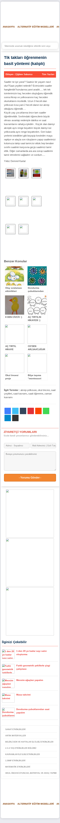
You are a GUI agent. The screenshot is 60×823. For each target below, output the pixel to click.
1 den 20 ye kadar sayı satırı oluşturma (31, 653)
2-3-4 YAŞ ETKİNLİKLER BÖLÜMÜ (20, 748)
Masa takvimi (23, 694)
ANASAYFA (9, 26)
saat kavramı (20, 393)
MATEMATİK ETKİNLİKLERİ (17, 767)
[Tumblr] (23, 411)
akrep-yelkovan (28, 390)
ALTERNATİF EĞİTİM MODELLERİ (35, 26)
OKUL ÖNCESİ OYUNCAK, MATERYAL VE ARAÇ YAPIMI (30, 773)
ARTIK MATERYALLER (15, 736)
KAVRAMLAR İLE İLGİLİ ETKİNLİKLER (22, 754)
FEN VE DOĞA (42, 34)
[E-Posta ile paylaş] (15, 418)
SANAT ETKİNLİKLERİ (15, 729)
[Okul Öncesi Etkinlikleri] (18, 11)
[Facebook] (7, 411)
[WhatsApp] (46, 411)
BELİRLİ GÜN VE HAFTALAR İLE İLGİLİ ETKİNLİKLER (29, 742)
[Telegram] (7, 418)
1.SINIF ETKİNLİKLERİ (15, 760)
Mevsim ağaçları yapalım (29, 680)
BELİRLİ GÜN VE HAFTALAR (16, 34)
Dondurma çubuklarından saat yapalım (32, 711)
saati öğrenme (35, 393)
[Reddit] (38, 411)
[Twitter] (15, 411)
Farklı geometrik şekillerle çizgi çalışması (33, 667)
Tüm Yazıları (48, 74)
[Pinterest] (31, 411)
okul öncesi (44, 390)
